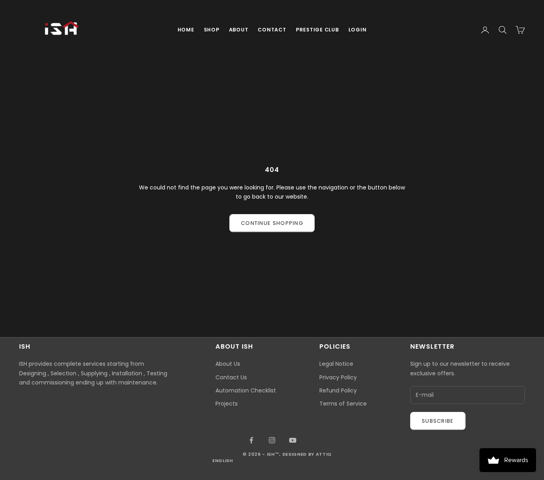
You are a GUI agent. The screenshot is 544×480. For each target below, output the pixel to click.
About (239, 29)
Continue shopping (272, 223)
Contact (272, 29)
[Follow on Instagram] (272, 440)
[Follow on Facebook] (251, 440)
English (222, 460)
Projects (226, 404)
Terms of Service (343, 404)
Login (357, 29)
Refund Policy (338, 390)
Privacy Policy (338, 377)
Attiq (324, 454)
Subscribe (438, 421)
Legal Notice (336, 364)
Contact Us (231, 377)
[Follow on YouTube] (293, 440)
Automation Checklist (245, 390)
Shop (211, 29)
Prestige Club (317, 29)
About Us (227, 364)
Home (186, 29)
